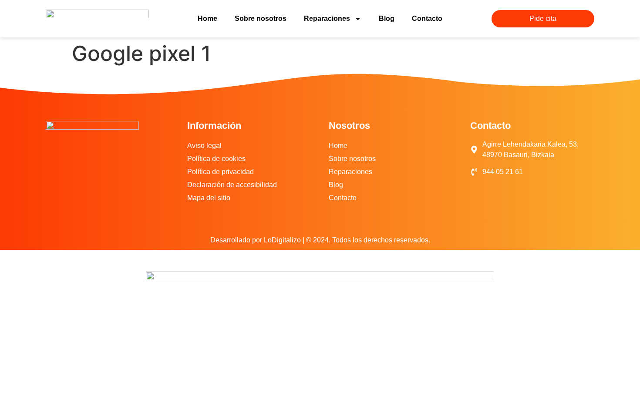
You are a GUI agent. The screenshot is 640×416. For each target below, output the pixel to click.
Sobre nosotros (260, 18)
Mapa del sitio (208, 197)
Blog (386, 18)
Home (207, 18)
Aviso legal (204, 145)
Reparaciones (327, 18)
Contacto (427, 18)
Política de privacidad (220, 171)
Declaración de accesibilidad (232, 184)
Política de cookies (216, 158)
